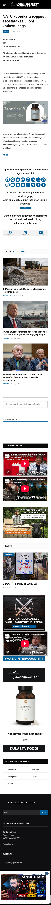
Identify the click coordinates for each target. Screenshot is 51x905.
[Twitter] (18, 179)
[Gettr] (38, 185)
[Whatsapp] (43, 179)
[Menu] (4, 5)
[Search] (47, 5)
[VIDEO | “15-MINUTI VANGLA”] (25, 566)
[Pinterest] (28, 179)
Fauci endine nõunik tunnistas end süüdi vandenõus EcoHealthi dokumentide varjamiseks (22, 377)
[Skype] (7, 185)
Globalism (9, 554)
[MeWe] (38, 179)
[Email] (12, 185)
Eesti (6, 32)
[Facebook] (7, 179)
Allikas (5, 155)
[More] (43, 185)
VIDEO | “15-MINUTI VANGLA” (20, 583)
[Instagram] (23, 179)
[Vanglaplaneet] (25, 4)
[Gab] (33, 185)
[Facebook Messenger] (12, 179)
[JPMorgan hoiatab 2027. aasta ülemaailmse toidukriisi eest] (25, 272)
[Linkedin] (33, 179)
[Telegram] (18, 185)
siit (15, 844)
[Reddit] (23, 185)
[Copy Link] (28, 185)
